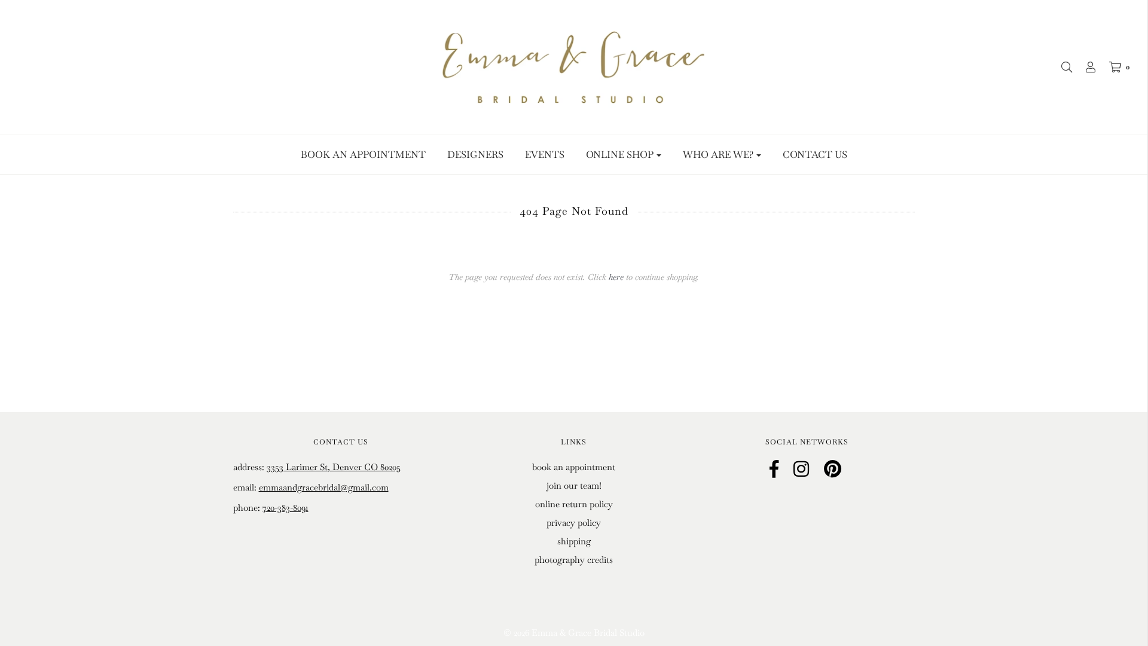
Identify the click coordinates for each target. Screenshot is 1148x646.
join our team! (574, 485)
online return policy (574, 504)
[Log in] (1084, 67)
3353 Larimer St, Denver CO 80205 (334, 467)
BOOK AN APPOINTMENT (363, 154)
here (616, 277)
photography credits (574, 559)
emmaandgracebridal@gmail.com (324, 487)
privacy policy (573, 522)
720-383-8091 (285, 507)
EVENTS (544, 154)
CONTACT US (815, 154)
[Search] (1060, 67)
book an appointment (573, 467)
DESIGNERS (475, 154)
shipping (574, 541)
